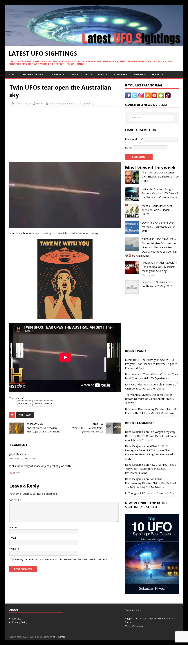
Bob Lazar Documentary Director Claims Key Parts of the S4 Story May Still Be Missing (150, 483)
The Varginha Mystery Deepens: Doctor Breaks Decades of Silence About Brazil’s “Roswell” (149, 399)
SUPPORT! (119, 74)
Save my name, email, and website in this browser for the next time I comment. (60, 559)
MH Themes (59, 636)
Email (12, 538)
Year (73, 74)
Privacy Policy (19, 622)
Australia (25, 414)
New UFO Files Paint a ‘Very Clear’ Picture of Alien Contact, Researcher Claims (150, 469)
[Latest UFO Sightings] (94, 44)
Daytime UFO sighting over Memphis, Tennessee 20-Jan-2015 (159, 227)
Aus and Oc (55, 103)
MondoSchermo (134, 626)
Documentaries (31, 74)
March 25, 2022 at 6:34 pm (22, 458)
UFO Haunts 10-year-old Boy (157, 493)
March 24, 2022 (23, 103)
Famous (138, 74)
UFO (86, 74)
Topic (101, 74)
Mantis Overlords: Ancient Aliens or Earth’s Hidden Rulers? (157, 210)
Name (13, 527)
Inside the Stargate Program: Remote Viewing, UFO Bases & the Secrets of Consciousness (160, 193)
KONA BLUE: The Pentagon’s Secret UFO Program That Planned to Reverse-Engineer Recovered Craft (151, 364)
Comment (15, 499)
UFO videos (84, 103)
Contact (16, 618)
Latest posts (70, 103)
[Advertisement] (37, 133)
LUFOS (39, 103)
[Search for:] (152, 118)
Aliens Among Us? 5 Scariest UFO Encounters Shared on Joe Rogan (160, 176)
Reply (16, 473)
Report (156, 74)
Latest (12, 74)
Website (14, 548)
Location (56, 74)
